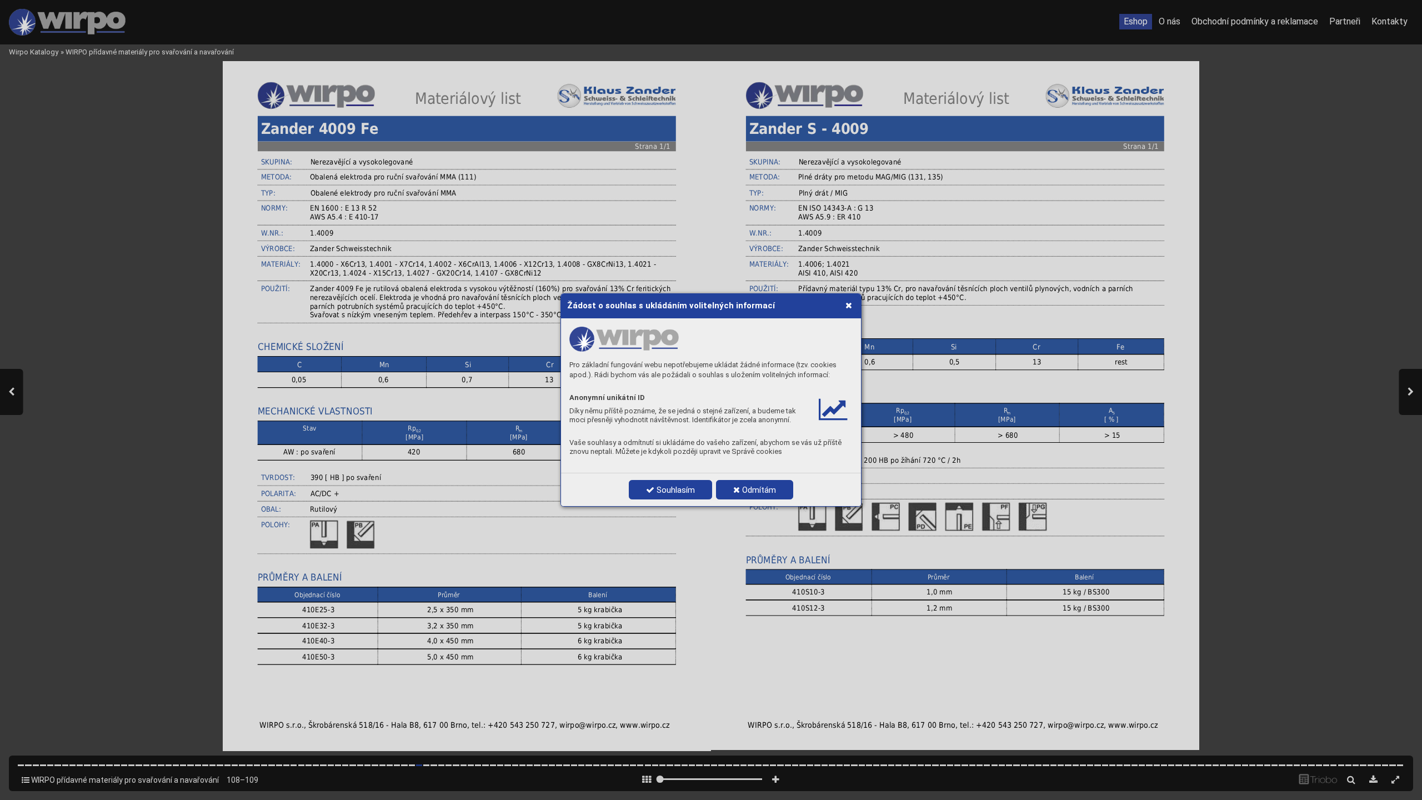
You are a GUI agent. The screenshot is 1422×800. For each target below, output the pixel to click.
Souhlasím (674, 490)
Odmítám (758, 490)
